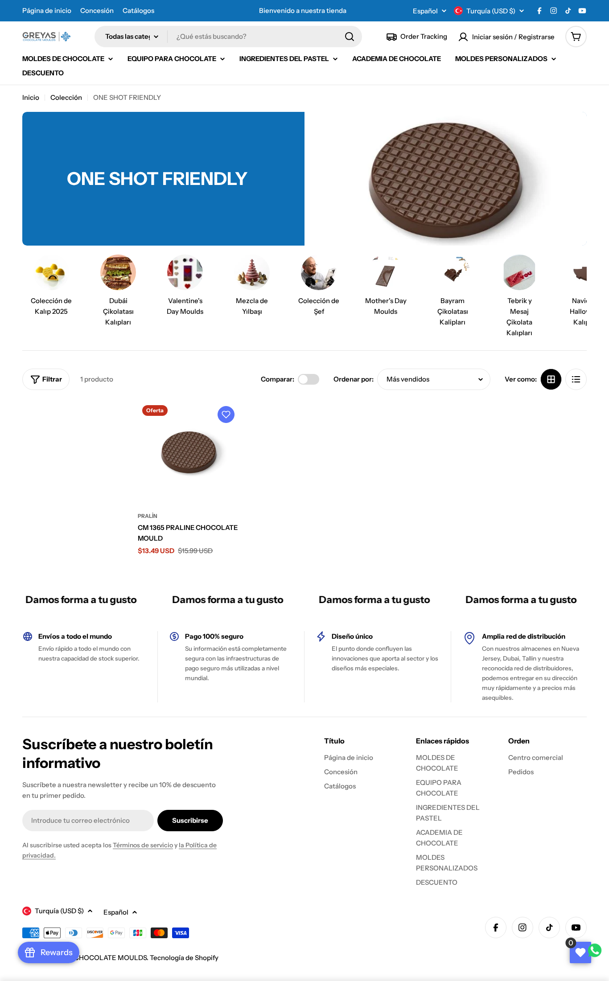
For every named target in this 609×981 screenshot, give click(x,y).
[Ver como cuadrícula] (551, 379)
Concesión (97, 10)
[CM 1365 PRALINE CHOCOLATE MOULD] (189, 452)
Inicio (30, 97)
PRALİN (147, 516)
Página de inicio (46, 10)
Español (425, 11)
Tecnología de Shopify (184, 957)
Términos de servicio (143, 845)
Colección (66, 97)
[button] (226, 414)
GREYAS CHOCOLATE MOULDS (96, 957)
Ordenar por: (353, 379)
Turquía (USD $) (490, 11)
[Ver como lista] (576, 379)
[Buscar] (349, 36)
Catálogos (138, 10)
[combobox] (228, 36)
